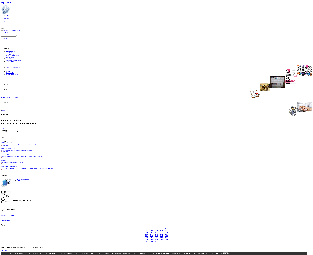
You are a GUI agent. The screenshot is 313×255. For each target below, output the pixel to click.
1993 (156, 241)
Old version (4, 250)
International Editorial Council (13, 60)
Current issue (7, 65)
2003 (156, 237)
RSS (5, 21)
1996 (166, 239)
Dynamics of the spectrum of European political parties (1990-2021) (18, 144)
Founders (8, 58)
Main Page (6, 48)
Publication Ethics (10, 54)
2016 (166, 232)
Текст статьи (5, 145)
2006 (166, 236)
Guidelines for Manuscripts (23, 182)
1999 (151, 239)
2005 (146, 237)
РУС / (5, 41)
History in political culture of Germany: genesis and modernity (17, 150)
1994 (151, 241)
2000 (146, 239)
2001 (166, 237)
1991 (166, 241)
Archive (6, 70)
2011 (166, 234)
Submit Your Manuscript (22, 179)
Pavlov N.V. (4, 148)
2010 (146, 236)
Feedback (6, 15)
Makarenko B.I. (5, 142)
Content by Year (10, 73)
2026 (166, 228)
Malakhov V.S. (4, 166)
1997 (161, 239)
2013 (156, 234)
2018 (156, 232)
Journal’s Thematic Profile (12, 55)
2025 (146, 230)
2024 (151, 230)
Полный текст (6, 220)
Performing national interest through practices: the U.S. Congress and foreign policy (22, 156)
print (3, 110)
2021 (166, 230)
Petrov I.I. (12, 142)
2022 (161, 230)
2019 (151, 232)
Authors (6, 77)
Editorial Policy (10, 57)
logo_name (7, 2)
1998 (156, 239)
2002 (161, 237)
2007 (161, 236)
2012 (161, 234)
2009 (151, 236)
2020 (146, 232)
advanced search (5, 38)
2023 (156, 230)
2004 (151, 237)
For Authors (7, 90)
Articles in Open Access (12, 74)
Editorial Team (9, 63)
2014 (151, 234)
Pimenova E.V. (11, 148)
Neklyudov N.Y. (5, 154)
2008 (156, 236)
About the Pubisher (11, 52)
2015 (146, 234)
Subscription (6, 32)
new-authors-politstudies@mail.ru (11, 30)
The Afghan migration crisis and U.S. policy (12, 162)
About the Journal (8, 49)
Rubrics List (4, 129)
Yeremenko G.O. (5, 215)
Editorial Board (10, 61)
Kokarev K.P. (13, 215)
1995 (146, 241)
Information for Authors (22, 180)
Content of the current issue (13, 67)
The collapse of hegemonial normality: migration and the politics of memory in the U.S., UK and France (27, 168)
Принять (226, 253)
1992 (161, 241)
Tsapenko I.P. (4, 160)
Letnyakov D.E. (13, 166)
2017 (161, 232)
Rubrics (6, 84)
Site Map (6, 18)
